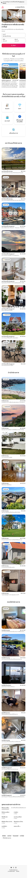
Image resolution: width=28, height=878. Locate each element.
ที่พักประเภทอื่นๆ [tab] (5, 807)
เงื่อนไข (17, 871)
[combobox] (13, 36)
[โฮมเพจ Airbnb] (3, 7)
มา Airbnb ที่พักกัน (20, 7)
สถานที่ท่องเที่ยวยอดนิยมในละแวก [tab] (18, 807)
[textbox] (7, 41)
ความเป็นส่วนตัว (11, 871)
